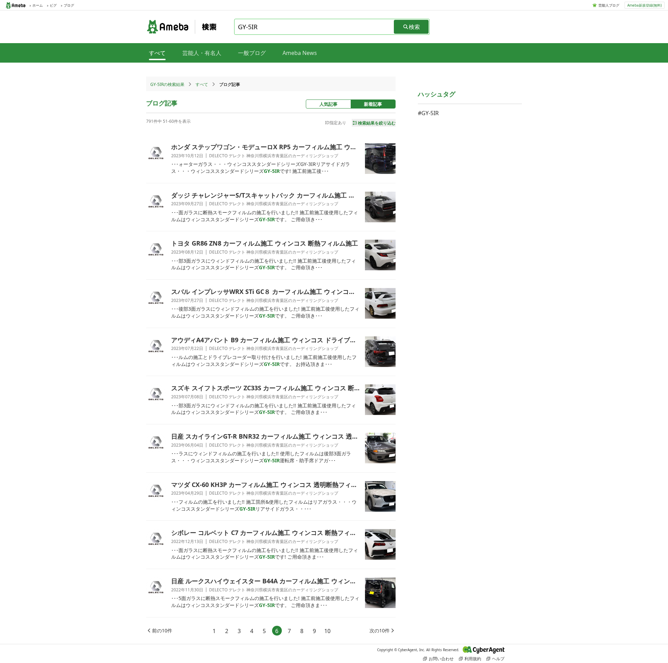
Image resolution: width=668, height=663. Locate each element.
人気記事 (328, 104)
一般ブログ (252, 53)
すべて (202, 84)
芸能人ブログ (608, 5)
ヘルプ (498, 659)
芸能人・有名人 (201, 53)
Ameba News (300, 53)
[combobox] (314, 27)
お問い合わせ (441, 659)
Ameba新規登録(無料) (644, 5)
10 (327, 631)
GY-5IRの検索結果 (167, 84)
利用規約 (472, 659)
